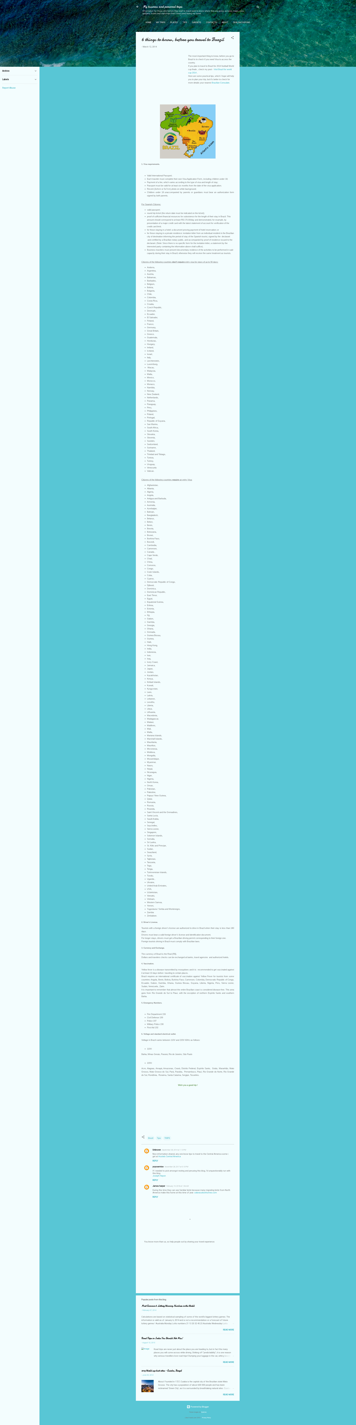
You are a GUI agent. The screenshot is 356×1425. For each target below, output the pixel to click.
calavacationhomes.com (205, 1192)
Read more (228, 1329)
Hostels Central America (169, 1156)
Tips (185, 22)
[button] (232, 38)
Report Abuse (9, 87)
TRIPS (167, 1138)
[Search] (258, 7)
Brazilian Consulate (220, 82)
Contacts (211, 22)
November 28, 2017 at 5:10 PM (176, 1167)
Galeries (204, 1412)
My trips (160, 22)
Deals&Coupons (241, 22)
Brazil (150, 1138)
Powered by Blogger (199, 1407)
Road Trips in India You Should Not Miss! (162, 1338)
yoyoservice (158, 1166)
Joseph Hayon (159, 1176)
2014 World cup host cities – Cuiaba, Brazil (161, 1370)
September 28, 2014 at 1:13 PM (174, 1150)
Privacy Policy (206, 1418)
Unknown (157, 1150)
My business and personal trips (162, 6)
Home (148, 22)
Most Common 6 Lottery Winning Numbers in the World (167, 1306)
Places (174, 22)
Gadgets (196, 22)
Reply (155, 1161)
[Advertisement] (251, 73)
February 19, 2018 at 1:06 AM (177, 1186)
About (225, 22)
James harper (159, 1186)
